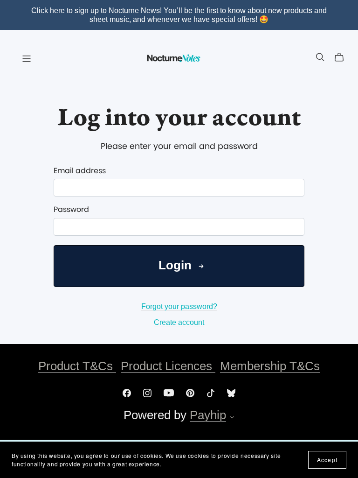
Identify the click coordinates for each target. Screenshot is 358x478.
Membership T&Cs (270, 366)
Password (71, 209)
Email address (80, 170)
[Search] (320, 57)
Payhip (208, 415)
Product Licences (168, 366)
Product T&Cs (77, 366)
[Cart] (343, 57)
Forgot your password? (179, 306)
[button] (232, 418)
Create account (179, 322)
